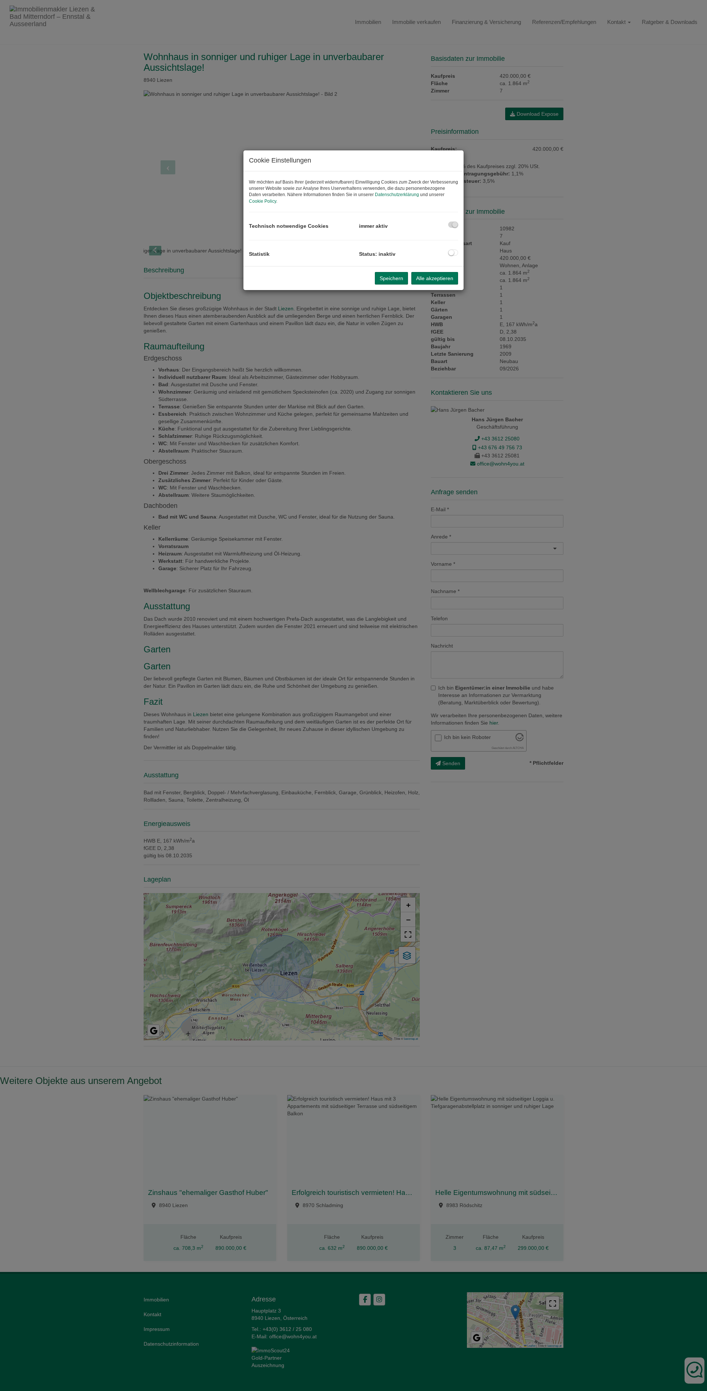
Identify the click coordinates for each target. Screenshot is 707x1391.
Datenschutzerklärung (397, 194)
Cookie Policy (262, 201)
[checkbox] (453, 225)
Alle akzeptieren (434, 278)
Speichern (391, 278)
